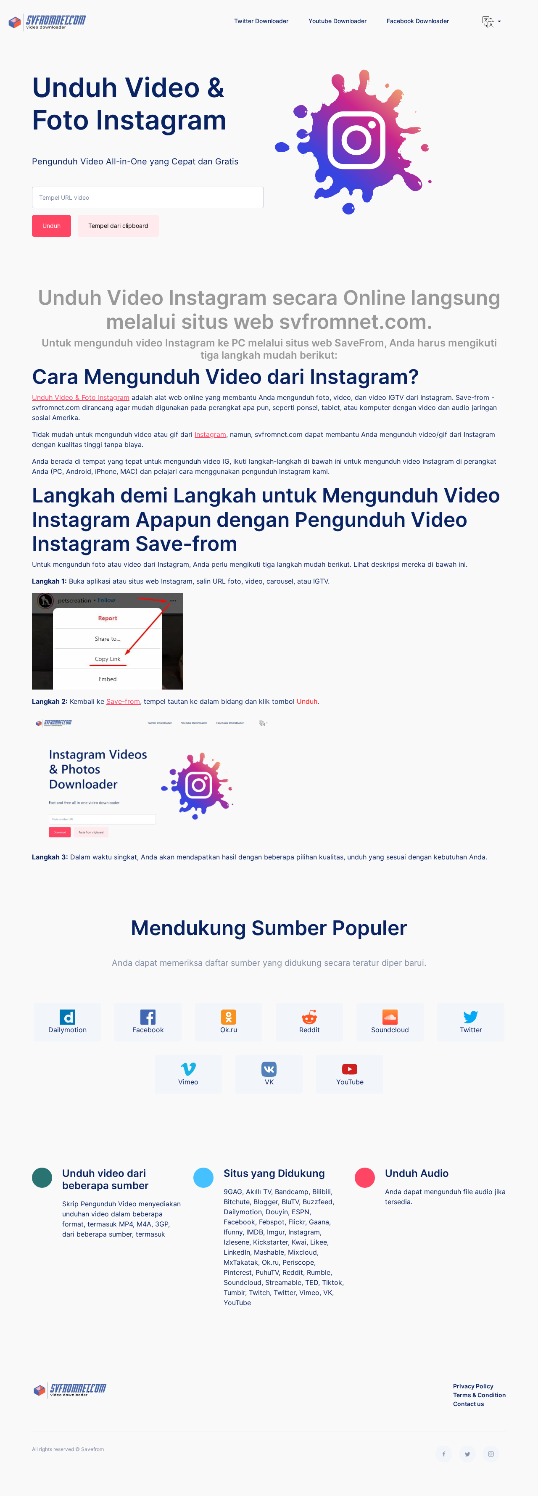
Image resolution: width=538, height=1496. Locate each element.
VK (269, 1082)
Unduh (51, 225)
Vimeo (188, 1082)
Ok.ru (228, 1030)
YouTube (350, 1082)
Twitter (471, 1030)
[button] (491, 22)
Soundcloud (390, 1030)
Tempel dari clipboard (118, 225)
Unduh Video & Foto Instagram (80, 397)
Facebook (148, 1030)
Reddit (309, 1030)
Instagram (210, 434)
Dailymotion (67, 1030)
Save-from (123, 701)
